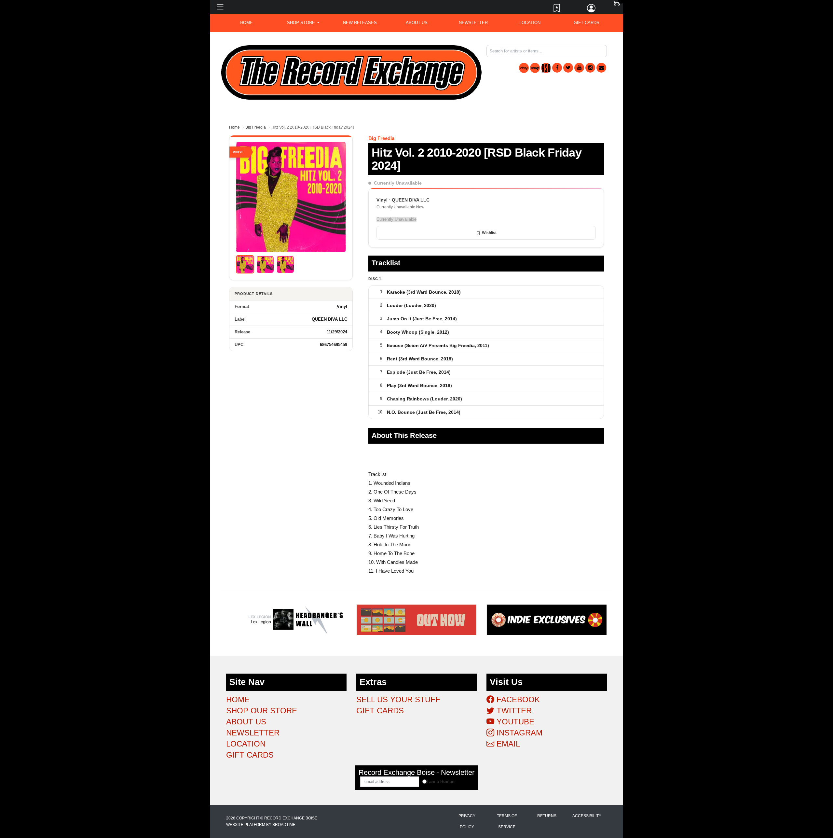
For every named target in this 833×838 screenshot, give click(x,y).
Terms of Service (507, 821)
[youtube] (579, 67)
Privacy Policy (466, 821)
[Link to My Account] (591, 9)
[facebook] (557, 67)
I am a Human (441, 781)
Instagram (518, 732)
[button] (303, 23)
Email (507, 743)
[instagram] (590, 67)
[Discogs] (534, 68)
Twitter (513, 710)
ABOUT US (417, 22)
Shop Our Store (261, 710)
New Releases (360, 22)
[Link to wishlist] (557, 9)
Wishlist (489, 232)
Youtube (514, 721)
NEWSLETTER (473, 22)
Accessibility (586, 816)
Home (234, 127)
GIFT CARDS (586, 22)
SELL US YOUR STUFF (398, 699)
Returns (546, 816)
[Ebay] (523, 68)
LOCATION (529, 22)
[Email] (601, 67)
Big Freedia (255, 127)
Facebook (517, 699)
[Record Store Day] (546, 68)
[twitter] (568, 67)
